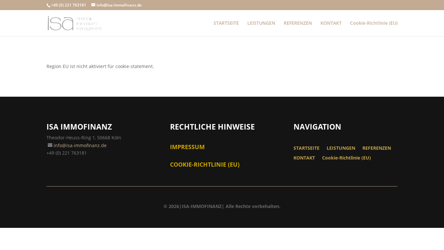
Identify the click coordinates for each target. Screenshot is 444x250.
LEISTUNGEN (261, 23)
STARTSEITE (226, 23)
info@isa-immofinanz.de (80, 145)
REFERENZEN (298, 23)
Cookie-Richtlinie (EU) (374, 23)
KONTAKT (331, 23)
